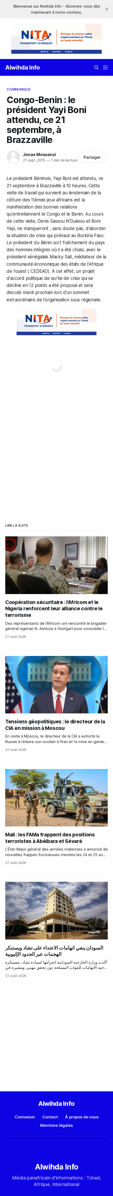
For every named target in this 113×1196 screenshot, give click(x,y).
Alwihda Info (22, 67)
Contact (50, 1116)
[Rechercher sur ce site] (96, 67)
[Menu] (105, 67)
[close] (106, 9)
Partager (92, 157)
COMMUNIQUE (18, 89)
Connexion (25, 1116)
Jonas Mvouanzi (39, 154)
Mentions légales (56, 1125)
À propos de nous (82, 1116)
